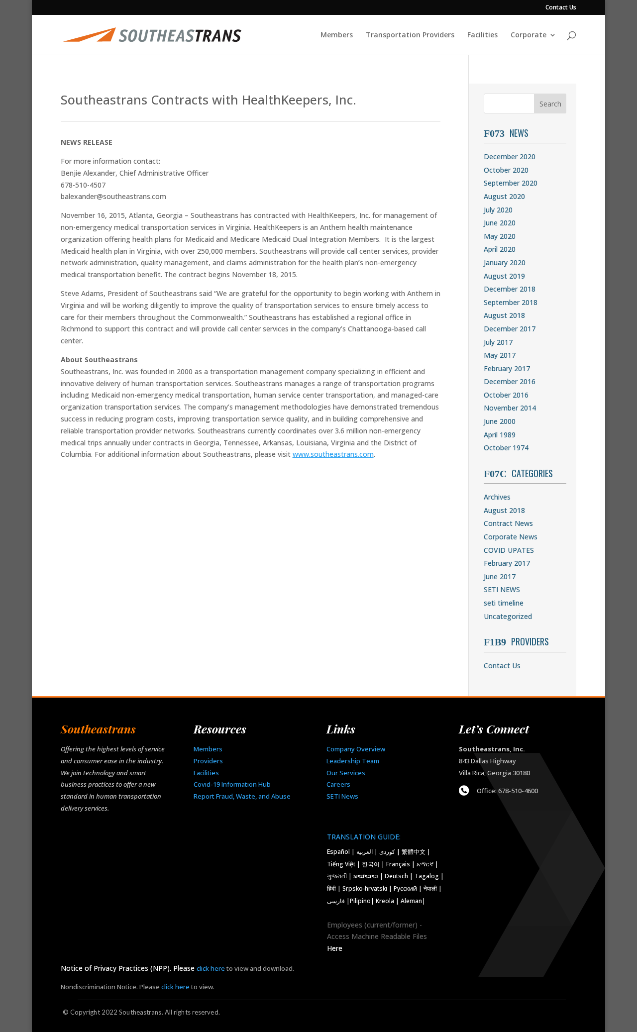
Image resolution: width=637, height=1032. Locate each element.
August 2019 (504, 276)
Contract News (508, 523)
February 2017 (507, 368)
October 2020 (506, 170)
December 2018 (509, 289)
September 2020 (510, 183)
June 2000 (500, 421)
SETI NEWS (502, 589)
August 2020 (504, 196)
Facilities (482, 35)
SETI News (342, 796)
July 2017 (498, 342)
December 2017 (509, 328)
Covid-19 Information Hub (232, 784)
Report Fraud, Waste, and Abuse (242, 796)
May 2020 (500, 236)
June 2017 (500, 576)
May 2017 (500, 355)
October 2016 (506, 395)
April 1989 (500, 434)
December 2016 (509, 381)
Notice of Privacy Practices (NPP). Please (129, 968)
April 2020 (500, 249)
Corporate (528, 35)
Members (336, 35)
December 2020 (509, 156)
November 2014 (510, 408)
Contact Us (560, 7)
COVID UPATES (509, 550)
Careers (338, 784)
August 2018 (504, 315)
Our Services (345, 772)
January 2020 (505, 262)
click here (211, 968)
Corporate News (510, 536)
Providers (208, 760)
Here (334, 948)
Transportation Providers (410, 35)
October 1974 (506, 447)
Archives (497, 497)
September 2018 (510, 302)
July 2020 (498, 209)
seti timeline (504, 603)
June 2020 (500, 222)
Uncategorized (508, 616)
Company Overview (355, 748)
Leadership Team (352, 760)
